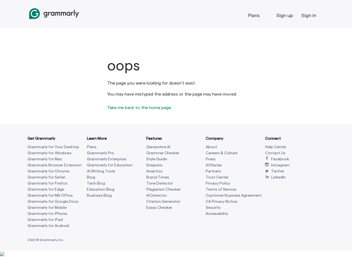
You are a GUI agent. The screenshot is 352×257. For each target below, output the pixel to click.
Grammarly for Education (110, 165)
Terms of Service (221, 189)
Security (213, 207)
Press (211, 159)
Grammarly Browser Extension (55, 165)
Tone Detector (159, 183)
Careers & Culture (221, 153)
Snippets (154, 165)
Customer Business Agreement (234, 195)
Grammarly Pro (100, 153)
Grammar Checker (162, 153)
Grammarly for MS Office (50, 195)
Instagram (280, 165)
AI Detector (156, 195)
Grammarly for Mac (45, 159)
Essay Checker (159, 207)
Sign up (284, 15)
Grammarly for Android (48, 226)
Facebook (280, 159)
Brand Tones (157, 177)
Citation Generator (163, 201)
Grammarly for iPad (45, 220)
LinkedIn (278, 177)
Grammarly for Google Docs (53, 201)
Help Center (275, 147)
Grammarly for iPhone (47, 214)
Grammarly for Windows (50, 153)
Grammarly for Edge (46, 189)
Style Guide (156, 159)
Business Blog (99, 195)
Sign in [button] (308, 15)
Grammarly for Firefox (47, 183)
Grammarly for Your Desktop (53, 147)
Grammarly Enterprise (106, 159)
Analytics (154, 171)
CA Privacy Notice (221, 201)
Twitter (277, 171)
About (211, 147)
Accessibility (217, 214)
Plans (254, 15)
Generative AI (158, 147)
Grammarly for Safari (46, 177)
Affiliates (214, 165)
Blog (91, 177)
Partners (213, 171)
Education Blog (100, 189)
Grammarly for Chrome (48, 171)
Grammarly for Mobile (47, 207)
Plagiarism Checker (163, 189)
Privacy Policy (218, 183)
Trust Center (217, 177)
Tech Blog (96, 183)
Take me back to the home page (139, 107)
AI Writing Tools (101, 171)
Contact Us (275, 153)
